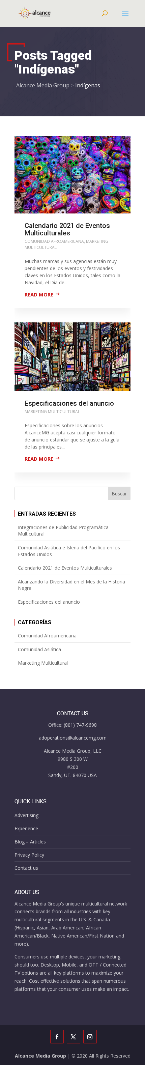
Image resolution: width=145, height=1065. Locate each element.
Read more (39, 294)
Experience (26, 828)
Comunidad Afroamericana (54, 241)
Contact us (26, 868)
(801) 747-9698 (80, 725)
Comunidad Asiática (39, 649)
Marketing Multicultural (52, 411)
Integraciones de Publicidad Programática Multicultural (63, 530)
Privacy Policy (29, 855)
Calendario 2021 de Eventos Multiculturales (67, 229)
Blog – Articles (30, 841)
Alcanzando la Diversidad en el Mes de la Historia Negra (71, 585)
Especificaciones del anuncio (69, 403)
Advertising (26, 815)
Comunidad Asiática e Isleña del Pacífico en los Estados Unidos (69, 550)
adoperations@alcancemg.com (73, 738)
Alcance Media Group (40, 1056)
